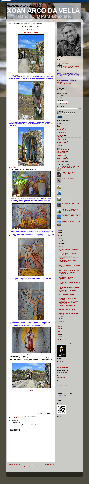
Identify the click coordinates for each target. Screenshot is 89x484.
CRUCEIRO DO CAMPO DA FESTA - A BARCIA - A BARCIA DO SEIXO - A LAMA (71, 167)
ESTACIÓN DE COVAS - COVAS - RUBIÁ (67, 305)
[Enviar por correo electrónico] (31, 416)
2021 (59, 326)
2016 (59, 334)
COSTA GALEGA (60, 135)
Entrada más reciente (14, 464)
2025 (59, 232)
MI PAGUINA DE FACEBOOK (62, 367)
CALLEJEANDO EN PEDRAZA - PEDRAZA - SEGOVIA (69, 292)
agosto (60, 243)
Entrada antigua (49, 464)
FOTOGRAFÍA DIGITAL (61, 141)
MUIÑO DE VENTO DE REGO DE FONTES (70, 215)
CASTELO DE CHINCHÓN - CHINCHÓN (66, 294)
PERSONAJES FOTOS (61, 152)
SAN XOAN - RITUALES (61, 157)
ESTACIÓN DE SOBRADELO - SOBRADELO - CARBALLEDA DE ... (68, 303)
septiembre (61, 241)
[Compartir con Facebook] (34, 416)
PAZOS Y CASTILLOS (61, 151)
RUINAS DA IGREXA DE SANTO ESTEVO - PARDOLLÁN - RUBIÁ (67, 297)
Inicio (32, 464)
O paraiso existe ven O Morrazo (61, 395)
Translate (66, 103)
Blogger (65, 474)
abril (60, 318)
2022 (59, 325)
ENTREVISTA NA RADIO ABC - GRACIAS (67, 309)
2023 (59, 235)
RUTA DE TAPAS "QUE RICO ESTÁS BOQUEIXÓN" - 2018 (69, 173)
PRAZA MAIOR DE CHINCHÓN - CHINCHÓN (67, 247)
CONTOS (58, 133)
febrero (60, 321)
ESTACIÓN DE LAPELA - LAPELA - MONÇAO (71, 221)
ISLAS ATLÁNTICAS (61, 142)
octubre (60, 240)
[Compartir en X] (33, 416)
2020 (59, 328)
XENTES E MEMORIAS (61, 161)
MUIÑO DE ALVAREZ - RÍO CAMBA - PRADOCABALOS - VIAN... (66, 278)
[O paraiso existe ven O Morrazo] (57, 396)
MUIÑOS (58, 148)
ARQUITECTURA (60, 129)
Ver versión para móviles (31, 466)
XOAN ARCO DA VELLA (20, 5)
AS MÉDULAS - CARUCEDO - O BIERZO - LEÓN (68, 252)
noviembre (61, 238)
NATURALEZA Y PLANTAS (62, 149)
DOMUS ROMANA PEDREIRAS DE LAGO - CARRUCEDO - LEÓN (67, 261)
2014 (59, 337)
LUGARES (59, 145)
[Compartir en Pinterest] (35, 416)
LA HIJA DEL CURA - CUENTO (68, 178)
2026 (59, 230)
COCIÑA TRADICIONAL (61, 132)
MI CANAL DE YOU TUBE (62, 372)
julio (60, 244)
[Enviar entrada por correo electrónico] (29, 416)
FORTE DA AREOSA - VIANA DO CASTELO (70, 203)
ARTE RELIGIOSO (16, 417)
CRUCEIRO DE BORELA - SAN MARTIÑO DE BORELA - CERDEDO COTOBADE (70, 210)
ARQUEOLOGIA (60, 128)
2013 (59, 339)
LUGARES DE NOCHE (61, 146)
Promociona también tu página (61, 397)
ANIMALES (59, 126)
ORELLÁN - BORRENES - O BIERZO (66, 256)
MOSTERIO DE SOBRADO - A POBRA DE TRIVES (68, 301)
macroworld (52, 474)
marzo (60, 319)
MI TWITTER (59, 382)
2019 (59, 329)
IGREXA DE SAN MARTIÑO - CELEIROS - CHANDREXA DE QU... (67, 273)
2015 (59, 336)
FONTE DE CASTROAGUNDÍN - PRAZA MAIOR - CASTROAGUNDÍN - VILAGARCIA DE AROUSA (71, 192)
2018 (59, 331)
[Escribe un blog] (32, 416)
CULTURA (59, 136)
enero (60, 323)
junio (60, 246)
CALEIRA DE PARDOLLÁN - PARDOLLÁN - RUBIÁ (69, 270)
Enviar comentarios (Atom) (19, 470)
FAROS (58, 138)
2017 (59, 333)
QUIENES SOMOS (60, 154)
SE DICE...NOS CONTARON (62, 158)
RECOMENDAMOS (60, 155)
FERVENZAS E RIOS (61, 139)
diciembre (61, 236)
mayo (60, 316)
